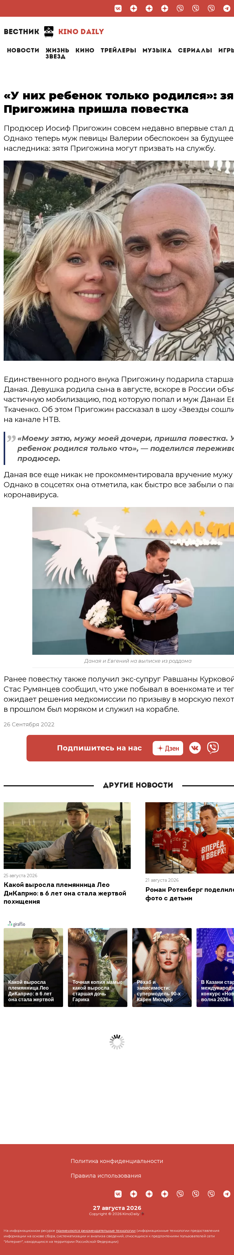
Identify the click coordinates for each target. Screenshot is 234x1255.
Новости (23, 51)
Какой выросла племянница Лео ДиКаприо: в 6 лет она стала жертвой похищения (65, 894)
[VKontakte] (118, 8)
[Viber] (180, 8)
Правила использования (106, 1175)
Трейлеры (118, 51)
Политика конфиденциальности (117, 1161)
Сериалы (195, 51)
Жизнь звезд (57, 54)
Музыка (157, 51)
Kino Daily (54, 32)
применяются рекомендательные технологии (96, 1230)
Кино (84, 51)
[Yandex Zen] (133, 8)
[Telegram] (226, 8)
